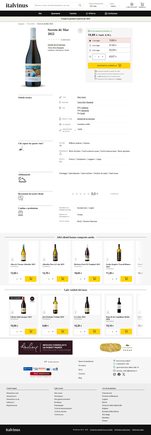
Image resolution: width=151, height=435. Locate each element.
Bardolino (105, 418)
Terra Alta (30, 24)
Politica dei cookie (138, 430)
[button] (131, 5)
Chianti (104, 421)
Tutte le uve (58, 415)
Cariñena (51, 50)
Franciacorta (107, 393)
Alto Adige (106, 415)
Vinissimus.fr (11, 396)
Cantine (73, 13)
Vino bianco (58, 396)
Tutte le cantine (60, 411)
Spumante (55, 13)
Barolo (104, 402)
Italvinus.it (10, 402)
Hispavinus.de (11, 405)
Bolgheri (105, 408)
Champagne (58, 405)
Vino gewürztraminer (62, 399)
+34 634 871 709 (122, 364)
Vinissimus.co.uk (12, 399)
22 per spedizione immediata (101, 31)
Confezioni (112, 13)
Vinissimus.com (12, 393)
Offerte (92, 13)
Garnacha (59, 50)
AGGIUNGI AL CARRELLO (107, 66)
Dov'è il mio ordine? (123, 361)
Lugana (105, 399)
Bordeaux (57, 402)
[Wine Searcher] (116, 347)
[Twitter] (124, 374)
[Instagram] (115, 374)
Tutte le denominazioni (63, 408)
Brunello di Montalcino (110, 411)
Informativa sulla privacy (122, 430)
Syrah (67, 50)
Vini (40, 13)
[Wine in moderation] (40, 374)
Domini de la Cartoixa (56, 45)
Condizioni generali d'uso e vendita (101, 430)
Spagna (21, 24)
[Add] (30, 279)
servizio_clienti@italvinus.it (126, 371)
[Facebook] (119, 374)
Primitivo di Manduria (110, 396)
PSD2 (29, 369)
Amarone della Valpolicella (112, 405)
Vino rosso (81, 97)
